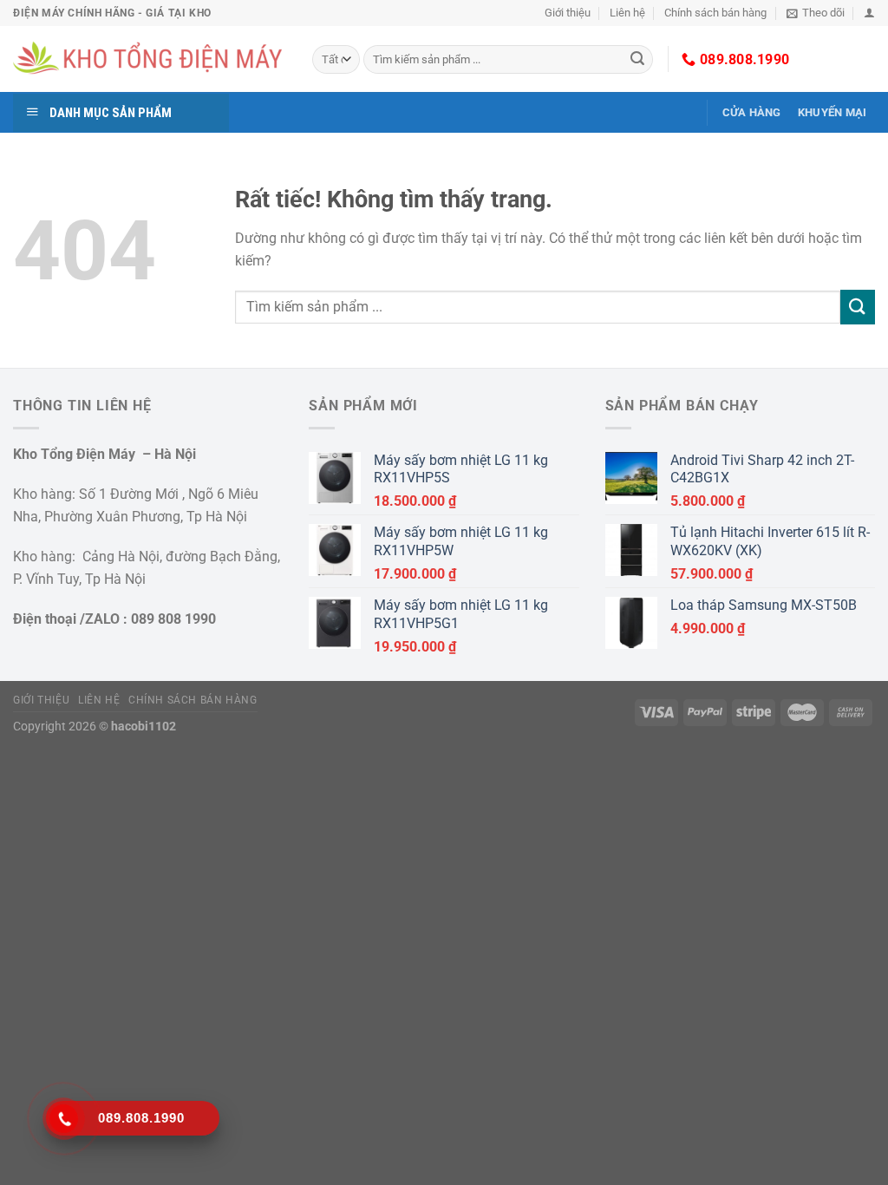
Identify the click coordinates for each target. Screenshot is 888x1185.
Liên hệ (627, 12)
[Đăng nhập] (869, 12)
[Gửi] (637, 60)
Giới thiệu (568, 12)
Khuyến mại (832, 112)
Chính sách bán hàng (715, 12)
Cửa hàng (751, 112)
